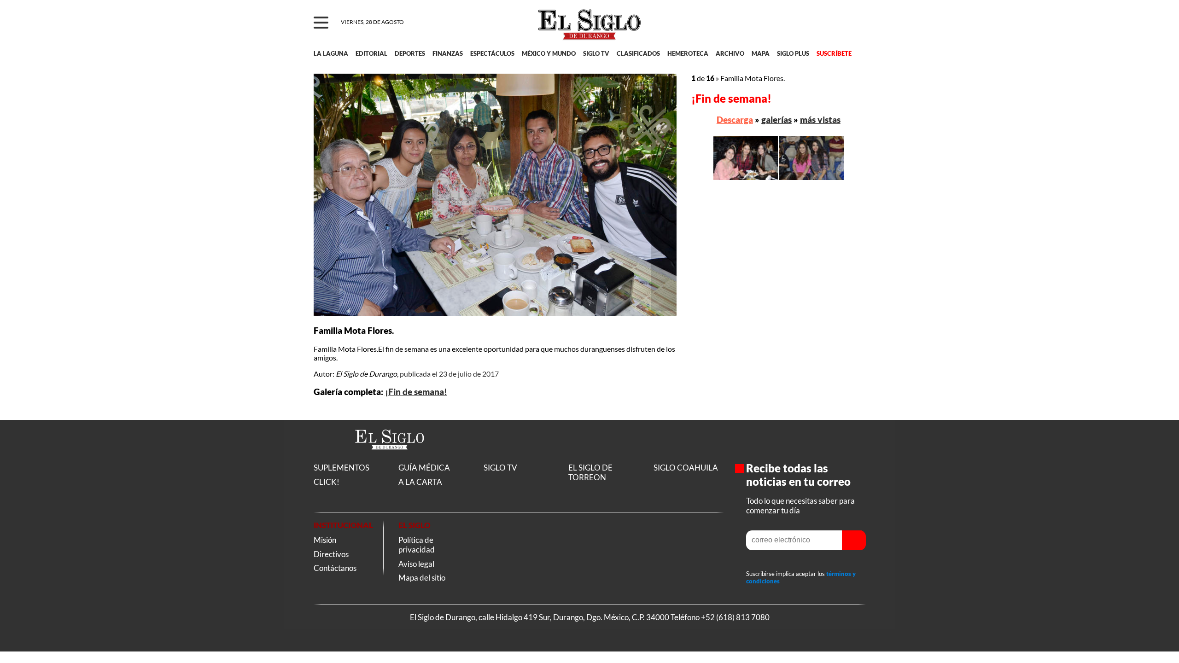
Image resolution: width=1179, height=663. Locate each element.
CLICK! (326, 482)
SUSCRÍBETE (834, 53)
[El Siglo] (390, 459)
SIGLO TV (596, 53)
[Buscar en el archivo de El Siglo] (825, 28)
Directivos (331, 554)
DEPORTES (410, 53)
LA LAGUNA (331, 53)
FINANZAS (447, 53)
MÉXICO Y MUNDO (549, 53)
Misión (325, 540)
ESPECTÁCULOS (492, 53)
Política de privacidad (416, 544)
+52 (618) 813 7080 (735, 617)
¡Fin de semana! (416, 392)
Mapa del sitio (421, 577)
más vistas (820, 119)
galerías (776, 119)
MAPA (761, 53)
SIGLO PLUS (793, 53)
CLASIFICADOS (638, 53)
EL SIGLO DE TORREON (590, 472)
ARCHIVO (730, 53)
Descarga (735, 119)
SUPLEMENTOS (341, 467)
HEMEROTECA (687, 53)
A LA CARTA (420, 482)
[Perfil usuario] (853, 23)
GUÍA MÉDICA (424, 467)
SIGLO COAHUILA (686, 467)
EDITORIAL (371, 53)
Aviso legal (416, 564)
